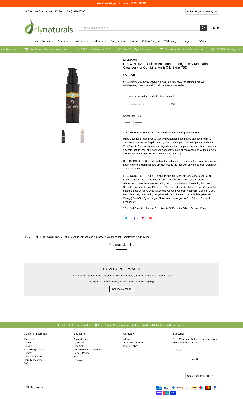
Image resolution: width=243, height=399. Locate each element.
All (37, 237)
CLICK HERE (138, 3)
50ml (127, 122)
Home (27, 237)
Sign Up (195, 359)
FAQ (26, 363)
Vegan (187, 41)
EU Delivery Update (34, 349)
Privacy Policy (130, 346)
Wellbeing (170, 41)
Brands (46, 41)
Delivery (28, 346)
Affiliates (127, 339)
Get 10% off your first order (88, 349)
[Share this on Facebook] (134, 218)
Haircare (98, 41)
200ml (138, 122)
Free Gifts (79, 346)
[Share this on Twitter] (126, 218)
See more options (121, 288)
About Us (29, 339)
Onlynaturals (130, 59)
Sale (76, 356)
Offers (202, 41)
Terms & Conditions (133, 342)
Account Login (81, 339)
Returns (28, 353)
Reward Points (81, 353)
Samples (78, 360)
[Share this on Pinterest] (143, 218)
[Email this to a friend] (151, 218)
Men (132, 41)
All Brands (79, 342)
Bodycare (116, 41)
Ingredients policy (33, 360)
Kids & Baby (149, 41)
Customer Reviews (34, 356)
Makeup (80, 41)
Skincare (63, 41)
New (35, 41)
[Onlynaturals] (49, 27)
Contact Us (30, 342)
